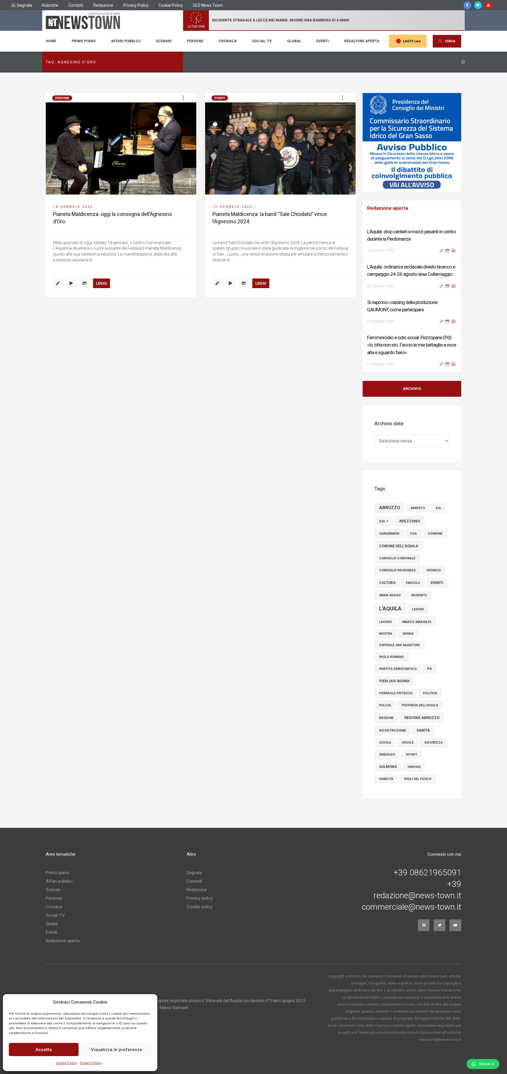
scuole (408, 743)
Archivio (412, 389)
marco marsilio (416, 622)
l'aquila (390, 609)
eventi (437, 583)
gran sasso (390, 595)
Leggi (101, 283)
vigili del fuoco (417, 779)
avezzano (409, 521)
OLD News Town (208, 5)
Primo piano (84, 41)
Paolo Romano (391, 657)
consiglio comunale (397, 558)
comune (435, 534)
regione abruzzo (422, 718)
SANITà (423, 730)
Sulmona (388, 767)
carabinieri (389, 534)
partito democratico (398, 669)
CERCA (450, 41)
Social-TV (262, 41)
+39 (454, 884)
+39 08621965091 (427, 873)
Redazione (103, 5)
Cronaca (228, 41)
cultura (387, 583)
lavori (418, 609)
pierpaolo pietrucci (396, 693)
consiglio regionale (397, 571)
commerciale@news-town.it (411, 907)
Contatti (75, 5)
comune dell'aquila (398, 546)
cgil (413, 534)
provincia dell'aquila (420, 705)
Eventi (322, 41)
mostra (385, 634)
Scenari (164, 41)
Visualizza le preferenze (116, 1049)
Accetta (44, 1049)
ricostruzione (392, 731)
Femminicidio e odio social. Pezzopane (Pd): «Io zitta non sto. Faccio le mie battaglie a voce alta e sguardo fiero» (411, 345)
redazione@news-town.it (417, 895)
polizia (385, 705)
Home (51, 41)
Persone (195, 41)
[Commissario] (412, 142)
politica (430, 693)
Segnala (24, 5)
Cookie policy (199, 907)
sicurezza (433, 743)
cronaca (433, 570)
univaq (414, 767)
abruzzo (389, 508)
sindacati (387, 755)
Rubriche (50, 5)
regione (386, 718)
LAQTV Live (412, 41)
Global (294, 41)
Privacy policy (200, 898)
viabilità (386, 779)
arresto (418, 508)
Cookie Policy (66, 1063)
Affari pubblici (126, 41)
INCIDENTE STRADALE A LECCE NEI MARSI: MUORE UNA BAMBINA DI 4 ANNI (280, 20)
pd (429, 669)
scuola (385, 742)
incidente (419, 595)
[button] (183, 97)
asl (439, 508)
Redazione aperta (361, 41)
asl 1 (383, 521)
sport (411, 755)
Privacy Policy (91, 1063)
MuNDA (408, 634)
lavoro (385, 622)
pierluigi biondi (394, 681)
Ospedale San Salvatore (399, 645)
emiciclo (413, 583)
